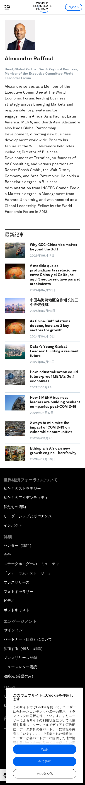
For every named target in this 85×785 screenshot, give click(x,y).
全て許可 (44, 761)
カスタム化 (45, 774)
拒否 (44, 749)
